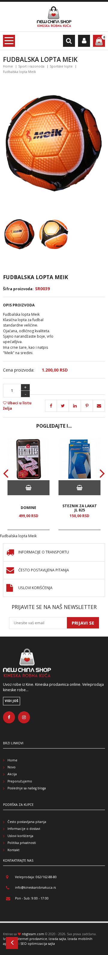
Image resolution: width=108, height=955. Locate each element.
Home (8, 66)
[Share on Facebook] (51, 406)
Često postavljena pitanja (43, 570)
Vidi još (11, 701)
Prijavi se (83, 623)
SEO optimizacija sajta (37, 943)
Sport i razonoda (31, 66)
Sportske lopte (61, 66)
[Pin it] (75, 406)
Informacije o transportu (43, 552)
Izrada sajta (57, 939)
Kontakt (14, 850)
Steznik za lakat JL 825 (79, 508)
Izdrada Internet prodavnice (25, 939)
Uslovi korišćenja (35, 588)
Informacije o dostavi (24, 829)
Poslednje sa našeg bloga (27, 788)
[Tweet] (63, 406)
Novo (12, 767)
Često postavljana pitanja (27, 822)
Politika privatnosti (22, 843)
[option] (28, 484)
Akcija (12, 774)
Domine (28, 508)
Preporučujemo (20, 781)
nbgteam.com (33, 934)
